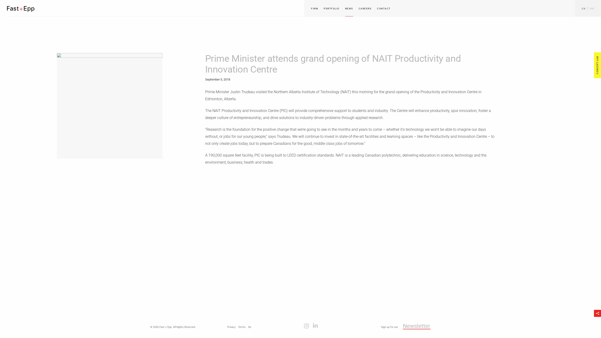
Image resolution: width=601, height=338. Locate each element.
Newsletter (416, 326)
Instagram (306, 325)
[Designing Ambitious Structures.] (21, 9)
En (584, 8)
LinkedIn (315, 325)
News (349, 8)
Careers (365, 8)
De (592, 8)
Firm (314, 8)
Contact (384, 8)
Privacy (231, 327)
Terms (242, 327)
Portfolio (331, 8)
